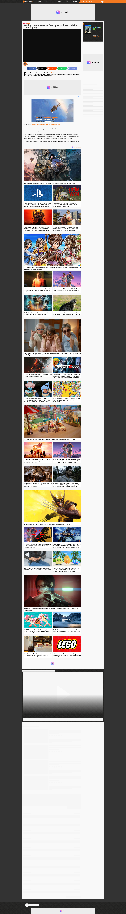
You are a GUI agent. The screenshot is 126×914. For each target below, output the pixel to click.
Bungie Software (96, 36)
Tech (46, 1)
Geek (52, 1)
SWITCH (90, 1)
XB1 (95, 27)
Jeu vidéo (25, 23)
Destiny (53, 73)
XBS (86, 1)
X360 (100, 27)
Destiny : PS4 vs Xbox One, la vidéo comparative (46, 124)
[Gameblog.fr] (28, 1)
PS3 (98, 27)
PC (81, 1)
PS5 (84, 1)
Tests (67, 1)
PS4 (93, 27)
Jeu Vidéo (39, 1)
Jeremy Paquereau (33, 64)
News (28, 23)
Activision (94, 34)
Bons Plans (75, 1)
